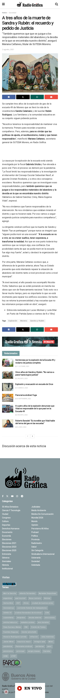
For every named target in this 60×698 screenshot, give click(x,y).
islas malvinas (47, 637)
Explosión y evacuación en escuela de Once (34, 384)
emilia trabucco (10, 622)
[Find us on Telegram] (22, 496)
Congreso (6, 518)
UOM (5, 656)
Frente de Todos (38, 627)
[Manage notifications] (6, 692)
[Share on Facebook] (8, 97)
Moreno (23, 321)
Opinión (34, 525)
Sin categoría (37, 550)
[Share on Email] (51, 97)
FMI (26, 627)
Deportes (6, 525)
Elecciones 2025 (9, 550)
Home (4, 13)
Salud (33, 547)
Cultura (5, 521)
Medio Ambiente (38, 510)
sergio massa (34, 651)
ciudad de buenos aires (42, 603)
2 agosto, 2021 (8, 49)
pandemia (7, 646)
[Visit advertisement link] (30, 342)
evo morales (43, 622)
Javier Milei (8, 642)
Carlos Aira (8, 603)
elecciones (50, 618)
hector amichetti (29, 632)
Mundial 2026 (37, 518)
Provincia (35, 539)
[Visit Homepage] (30, 4)
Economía (6, 536)
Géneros (5, 558)
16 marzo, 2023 (22, 388)
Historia (5, 565)
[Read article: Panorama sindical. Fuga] (7, 398)
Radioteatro (36, 543)
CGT (18, 603)
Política (34, 536)
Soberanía (35, 558)
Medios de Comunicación (42, 514)
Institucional (7, 568)
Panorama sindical (24, 646)
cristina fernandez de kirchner (28, 613)
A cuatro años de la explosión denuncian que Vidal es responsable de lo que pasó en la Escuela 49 (34, 408)
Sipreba (46, 651)
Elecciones (6, 539)
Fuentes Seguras (10, 632)
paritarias (40, 646)
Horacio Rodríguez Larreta (14, 637)
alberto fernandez (27, 593)
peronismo (8, 651)
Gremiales (6, 561)
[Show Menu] (3, 4)
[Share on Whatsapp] (37, 97)
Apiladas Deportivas (47, 593)
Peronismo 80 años (40, 528)
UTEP (13, 656)
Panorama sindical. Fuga (26, 395)
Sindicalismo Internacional (42, 554)
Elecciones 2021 (9, 543)
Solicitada (35, 565)
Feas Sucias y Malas (12, 627)
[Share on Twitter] (23, 97)
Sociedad (12, 13)
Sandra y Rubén (37, 321)
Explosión (13, 321)
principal (20, 651)
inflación (34, 637)
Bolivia (47, 598)
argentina (7, 598)
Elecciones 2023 (9, 547)
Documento (7, 532)
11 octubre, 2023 (23, 366)
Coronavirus (8, 608)
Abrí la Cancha (9, 593)
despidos (21, 618)
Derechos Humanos (10, 528)
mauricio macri (24, 642)
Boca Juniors (35, 598)
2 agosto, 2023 (22, 378)
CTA (47, 613)
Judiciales (35, 507)
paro (49, 646)
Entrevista (6, 554)
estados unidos (27, 622)
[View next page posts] (32, 436)
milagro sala (39, 642)
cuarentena (8, 618)
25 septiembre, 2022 (24, 398)
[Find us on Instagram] (17, 496)
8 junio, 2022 (21, 427)
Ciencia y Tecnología (11, 510)
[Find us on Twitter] (7, 496)
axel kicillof (20, 598)
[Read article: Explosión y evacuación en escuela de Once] (7, 387)
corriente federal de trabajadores (32, 608)
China (26, 603)
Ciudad (5, 514)
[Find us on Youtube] (12, 496)
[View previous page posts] (28, 436)
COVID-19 (7, 613)
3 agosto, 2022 (22, 415)
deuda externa (35, 618)
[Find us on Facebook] (2, 496)
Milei (51, 642)
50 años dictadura (10, 507)
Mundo (34, 521)
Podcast (35, 532)
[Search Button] (56, 4)
